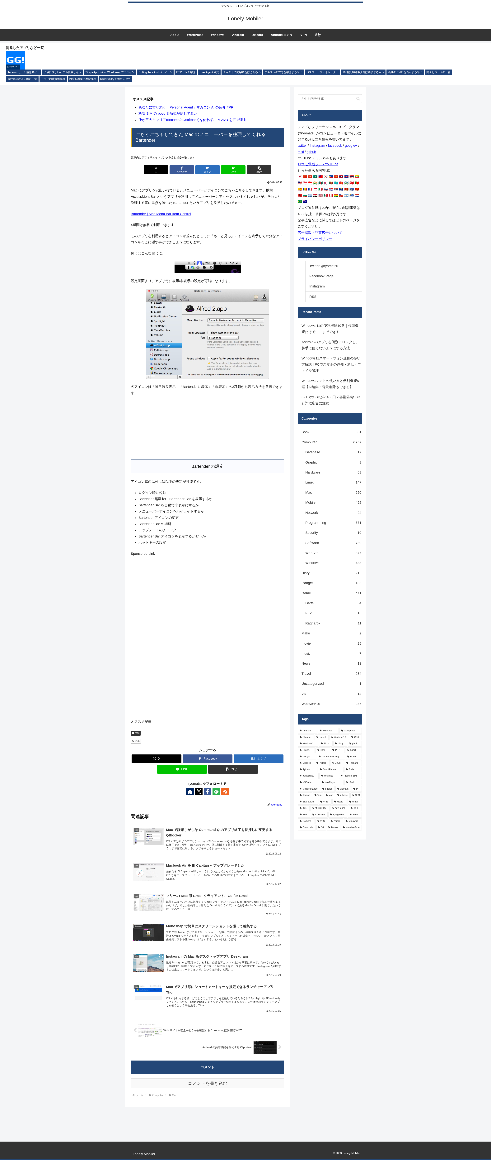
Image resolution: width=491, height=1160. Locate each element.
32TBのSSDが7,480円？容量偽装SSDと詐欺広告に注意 (331, 400)
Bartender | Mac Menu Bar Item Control (161, 214)
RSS (312, 297)
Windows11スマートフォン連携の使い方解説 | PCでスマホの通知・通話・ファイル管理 (331, 364)
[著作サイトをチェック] (190, 791)
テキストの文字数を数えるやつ (242, 72)
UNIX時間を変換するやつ (115, 79)
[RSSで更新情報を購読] (225, 791)
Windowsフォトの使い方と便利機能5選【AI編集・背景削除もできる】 (330, 384)
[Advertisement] (207, 428)
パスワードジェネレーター (322, 72)
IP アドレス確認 (185, 72)
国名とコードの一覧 (438, 72)
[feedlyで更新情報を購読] (216, 791)
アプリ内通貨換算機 (53, 79)
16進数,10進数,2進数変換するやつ (363, 72)
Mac (137, 733)
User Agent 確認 (209, 72)
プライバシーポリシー (315, 239)
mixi (301, 152)
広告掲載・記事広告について (320, 233)
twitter (302, 145)
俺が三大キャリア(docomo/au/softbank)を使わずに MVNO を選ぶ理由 (192, 120)
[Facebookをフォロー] (207, 791)
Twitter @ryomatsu (323, 266)
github (311, 152)
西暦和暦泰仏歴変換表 (82, 79)
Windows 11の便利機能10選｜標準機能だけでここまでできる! (330, 329)
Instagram (317, 145)
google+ (351, 145)
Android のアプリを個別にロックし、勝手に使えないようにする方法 (330, 345)
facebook (335, 145)
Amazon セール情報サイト (23, 72)
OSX (137, 741)
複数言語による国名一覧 (22, 79)
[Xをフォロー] (199, 791)
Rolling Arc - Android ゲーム (155, 72)
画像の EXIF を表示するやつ (405, 72)
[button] (259, 169)
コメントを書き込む (207, 1083)
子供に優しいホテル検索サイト (62, 72)
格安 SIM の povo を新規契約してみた (167, 113)
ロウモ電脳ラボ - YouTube (318, 164)
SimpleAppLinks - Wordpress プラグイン (110, 72)
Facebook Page (321, 276)
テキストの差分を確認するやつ (283, 72)
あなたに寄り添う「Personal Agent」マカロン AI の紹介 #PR (185, 107)
